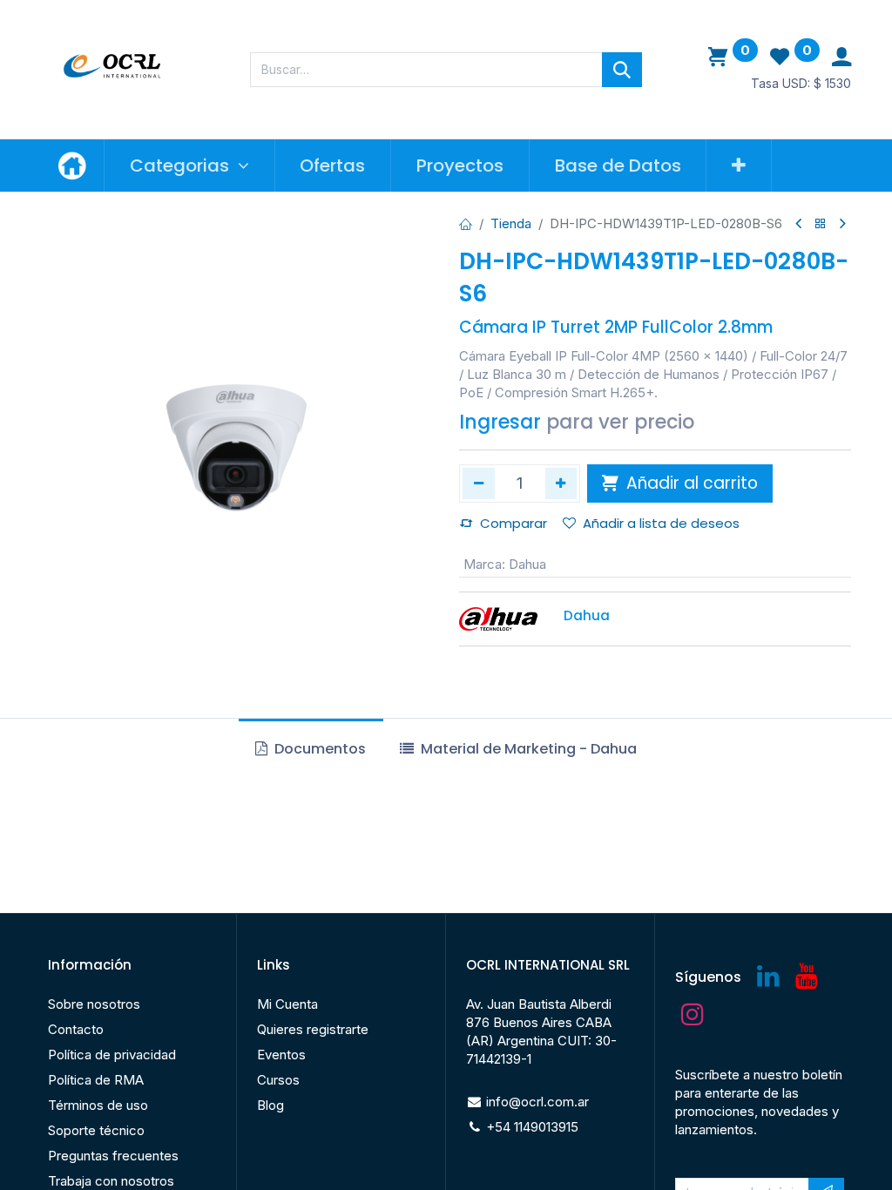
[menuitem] (333, 165)
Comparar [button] (513, 523)
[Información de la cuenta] (841, 57)
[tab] (518, 749)
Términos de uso (98, 1105)
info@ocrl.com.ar (537, 1101)
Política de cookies (91, 1166)
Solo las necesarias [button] (722, 1150)
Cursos (278, 1080)
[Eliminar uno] (479, 483)
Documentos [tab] (318, 749)
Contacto (76, 1029)
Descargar (117, 832)
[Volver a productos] (820, 224)
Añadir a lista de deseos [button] (661, 523)
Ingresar (500, 422)
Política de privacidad (112, 1054)
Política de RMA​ (96, 1080)
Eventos (281, 1054)
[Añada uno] (561, 483)
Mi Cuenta (287, 1004)
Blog (270, 1105)
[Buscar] (622, 69)
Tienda (510, 223)
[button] (738, 165)
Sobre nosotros (94, 1004)
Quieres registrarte (312, 1029)
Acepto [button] (819, 1150)
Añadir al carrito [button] (690, 483)
